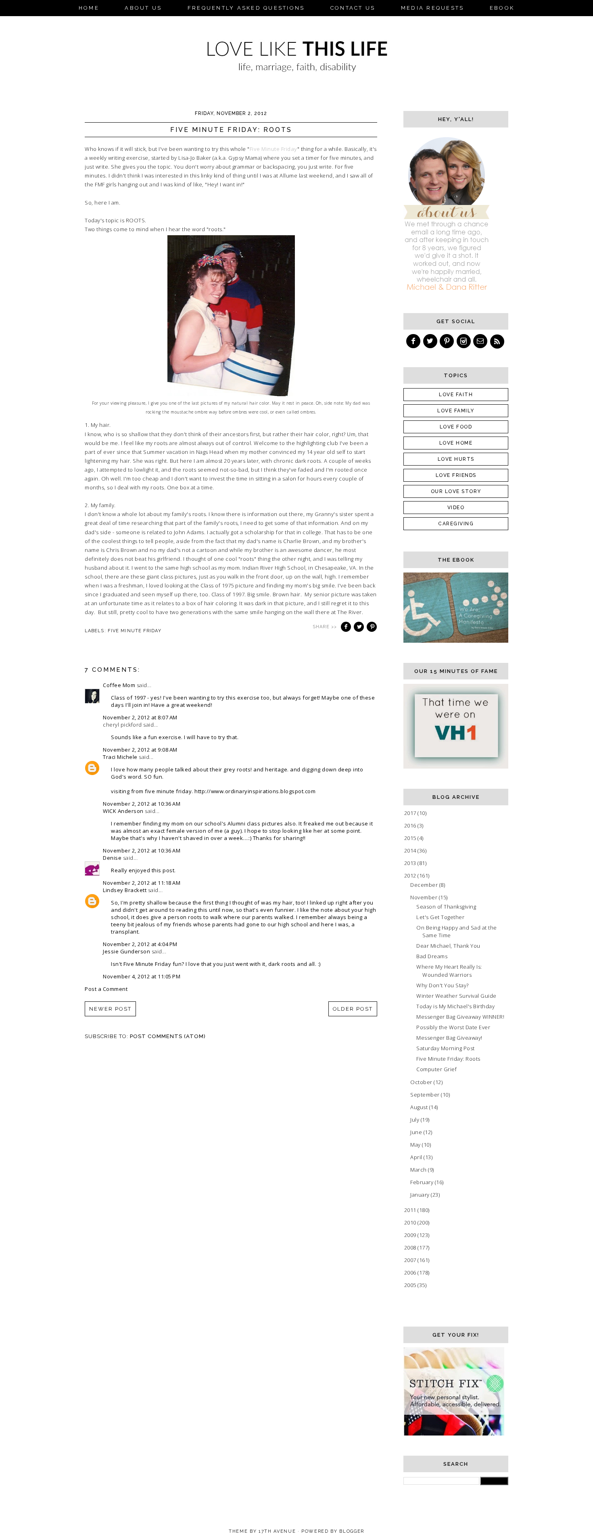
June (417, 1132)
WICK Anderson (123, 811)
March (419, 1169)
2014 (411, 850)
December (424, 884)
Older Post (353, 1009)
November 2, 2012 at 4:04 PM (140, 944)
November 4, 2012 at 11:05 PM (141, 976)
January (420, 1194)
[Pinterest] (447, 341)
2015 (411, 838)
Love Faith (456, 394)
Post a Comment (106, 989)
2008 (411, 1247)
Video (456, 507)
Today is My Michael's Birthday (455, 1006)
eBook (502, 8)
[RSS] (497, 341)
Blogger (351, 1531)
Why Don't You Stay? (442, 985)
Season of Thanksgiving (446, 906)
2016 (411, 825)
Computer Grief (436, 1069)
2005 (411, 1285)
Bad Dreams (431, 956)
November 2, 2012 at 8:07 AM (140, 717)
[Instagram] (464, 341)
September (425, 1094)
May (416, 1144)
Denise (112, 857)
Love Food (456, 427)
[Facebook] (414, 341)
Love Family (455, 411)
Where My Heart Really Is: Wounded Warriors (449, 970)
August (419, 1107)
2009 (411, 1235)
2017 (411, 813)
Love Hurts (456, 459)
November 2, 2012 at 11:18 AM (141, 882)
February (422, 1182)
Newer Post (110, 1009)
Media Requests (432, 8)
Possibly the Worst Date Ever (453, 1027)
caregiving (456, 524)
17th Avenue (277, 1531)
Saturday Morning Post (445, 1048)
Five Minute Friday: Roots (448, 1058)
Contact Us (353, 8)
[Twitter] (430, 341)
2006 (411, 1272)
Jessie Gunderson (126, 951)
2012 (411, 875)
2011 (411, 1210)
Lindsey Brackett (124, 890)
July (415, 1119)
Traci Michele (120, 757)
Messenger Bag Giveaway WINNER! (460, 1016)
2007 (411, 1260)
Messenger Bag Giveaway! (449, 1037)
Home (89, 8)
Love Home (456, 443)
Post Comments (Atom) (168, 1036)
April (417, 1157)
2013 (411, 863)
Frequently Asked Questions (246, 8)
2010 (411, 1222)
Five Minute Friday (273, 149)
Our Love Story (456, 491)
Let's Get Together (440, 917)
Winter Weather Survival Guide (456, 995)
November (424, 897)
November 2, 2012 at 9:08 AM (140, 749)
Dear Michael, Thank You (448, 945)
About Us (143, 8)
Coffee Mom (119, 685)
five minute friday (134, 630)
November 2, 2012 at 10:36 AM (141, 803)
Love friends (456, 475)
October (422, 1082)
